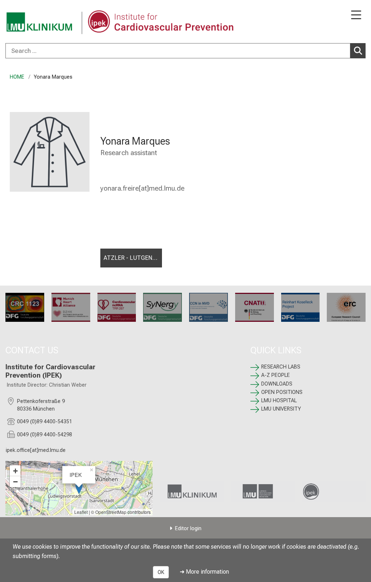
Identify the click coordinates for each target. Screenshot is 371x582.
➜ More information (204, 571)
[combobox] (185, 50)
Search (358, 50)
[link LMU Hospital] (192, 491)
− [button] (15, 481)
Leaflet (81, 512)
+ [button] (15, 470)
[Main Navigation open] (356, 15)
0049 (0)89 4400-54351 (44, 422)
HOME (17, 77)
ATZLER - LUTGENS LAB (133, 257)
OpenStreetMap (110, 512)
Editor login (188, 528)
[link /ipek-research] (334, 491)
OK (161, 572)
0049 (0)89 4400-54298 (44, 435)
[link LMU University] (263, 491)
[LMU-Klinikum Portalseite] (30, 22)
